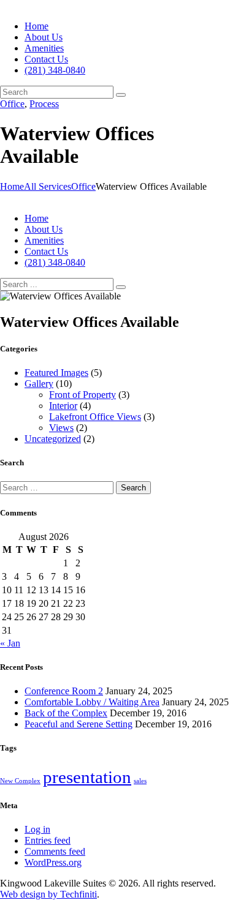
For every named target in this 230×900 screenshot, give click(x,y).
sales (140, 781)
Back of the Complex (66, 713)
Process (44, 104)
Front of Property (82, 394)
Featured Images (56, 372)
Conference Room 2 (64, 691)
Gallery (39, 383)
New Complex (20, 781)
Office (12, 104)
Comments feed (55, 851)
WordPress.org (53, 862)
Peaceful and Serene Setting (78, 724)
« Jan (10, 643)
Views (61, 427)
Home (12, 186)
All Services (47, 186)
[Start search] (121, 287)
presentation (87, 777)
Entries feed (48, 840)
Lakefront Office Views (95, 416)
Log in (37, 829)
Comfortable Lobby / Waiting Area (92, 702)
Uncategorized (53, 438)
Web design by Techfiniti (48, 894)
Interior (63, 405)
